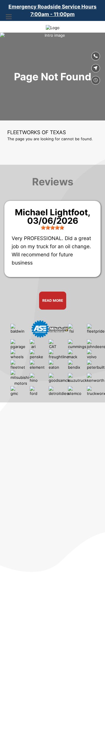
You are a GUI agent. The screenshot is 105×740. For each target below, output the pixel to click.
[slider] (52, 227)
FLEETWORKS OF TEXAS (36, 132)
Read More (52, 300)
